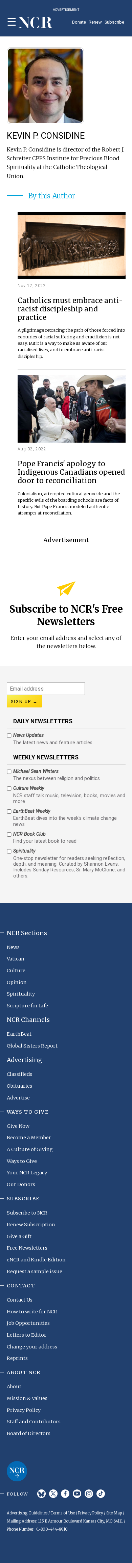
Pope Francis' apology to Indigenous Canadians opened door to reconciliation (71, 472)
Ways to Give (22, 1161)
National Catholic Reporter (17, 1471)
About (14, 1387)
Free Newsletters (27, 1248)
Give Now (18, 1126)
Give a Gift (19, 1236)
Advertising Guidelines (27, 1513)
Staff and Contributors (34, 1422)
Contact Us (19, 1300)
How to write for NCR (32, 1312)
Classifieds (19, 1074)
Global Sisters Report (32, 1046)
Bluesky (41, 1493)
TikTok (100, 1493)
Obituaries (19, 1086)
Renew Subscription (31, 1225)
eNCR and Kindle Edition (36, 1260)
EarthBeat (19, 1034)
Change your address (32, 1347)
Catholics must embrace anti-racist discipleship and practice (70, 309)
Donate (79, 22)
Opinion (17, 982)
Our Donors (21, 1184)
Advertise (18, 1098)
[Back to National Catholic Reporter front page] (35, 23)
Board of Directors (28, 1433)
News (13, 947)
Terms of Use (63, 1513)
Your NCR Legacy (27, 1173)
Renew (95, 22)
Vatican (15, 959)
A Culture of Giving (30, 1149)
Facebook (65, 1493)
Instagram (89, 1493)
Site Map (114, 1513)
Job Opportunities (28, 1323)
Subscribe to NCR (27, 1213)
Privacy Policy (24, 1410)
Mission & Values (27, 1398)
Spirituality (21, 994)
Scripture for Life (27, 1006)
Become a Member (29, 1138)
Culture (16, 971)
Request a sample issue (34, 1271)
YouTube (77, 1493)
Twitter (53, 1493)
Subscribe (114, 22)
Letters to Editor (26, 1335)
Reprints (17, 1358)
